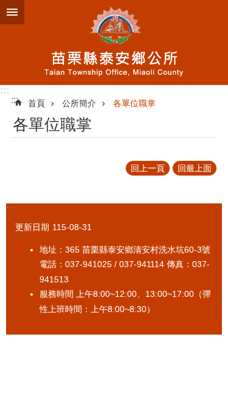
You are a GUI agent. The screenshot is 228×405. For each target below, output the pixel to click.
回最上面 (195, 168)
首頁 (36, 103)
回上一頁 (148, 168)
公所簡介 (79, 103)
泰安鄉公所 (114, 42)
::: (4, 90)
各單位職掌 (134, 103)
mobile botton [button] (12, 12)
